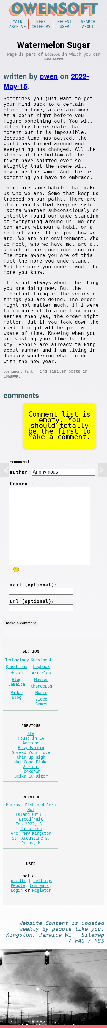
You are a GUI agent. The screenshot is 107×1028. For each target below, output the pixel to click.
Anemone (31, 743)
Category (41, 26)
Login (17, 890)
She (30, 733)
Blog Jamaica (16, 682)
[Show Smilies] (16, 569)
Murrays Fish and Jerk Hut (31, 807)
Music (41, 692)
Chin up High (31, 757)
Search (88, 21)
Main (17, 21)
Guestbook (41, 660)
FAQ (80, 941)
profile (18, 880)
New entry (53, 59)
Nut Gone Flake (31, 762)
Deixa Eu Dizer (31, 776)
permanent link (18, 372)
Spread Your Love (31, 752)
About (88, 26)
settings (42, 880)
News (41, 21)
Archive (17, 26)
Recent (64, 21)
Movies (41, 679)
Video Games (41, 701)
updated (92, 923)
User (64, 26)
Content (56, 923)
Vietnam (31, 766)
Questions (16, 666)
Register (41, 890)
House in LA (31, 738)
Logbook (52, 54)
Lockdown (30, 771)
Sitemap (92, 935)
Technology (17, 660)
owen (49, 76)
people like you (76, 929)
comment (19, 462)
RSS (99, 941)
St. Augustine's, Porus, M (31, 840)
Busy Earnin (31, 747)
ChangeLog (41, 686)
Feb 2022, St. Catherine (30, 826)
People (18, 885)
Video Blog (17, 695)
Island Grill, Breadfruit (30, 816)
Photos (17, 673)
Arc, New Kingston (31, 833)
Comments (39, 885)
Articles (41, 673)
